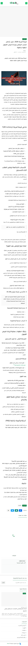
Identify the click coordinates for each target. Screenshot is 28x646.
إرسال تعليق (22, 561)
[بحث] (2, 3)
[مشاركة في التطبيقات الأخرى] (8, 510)
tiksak (8, 643)
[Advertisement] (14, 22)
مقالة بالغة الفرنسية (21, 637)
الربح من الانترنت (22, 625)
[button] (20, 510)
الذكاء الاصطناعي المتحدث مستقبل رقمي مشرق (15, 610)
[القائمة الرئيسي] (26, 3)
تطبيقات (24, 630)
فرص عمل (23, 635)
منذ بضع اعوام (23, 607)
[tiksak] (14, 3)
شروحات (24, 632)
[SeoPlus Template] (20, 644)
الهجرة (24, 39)
